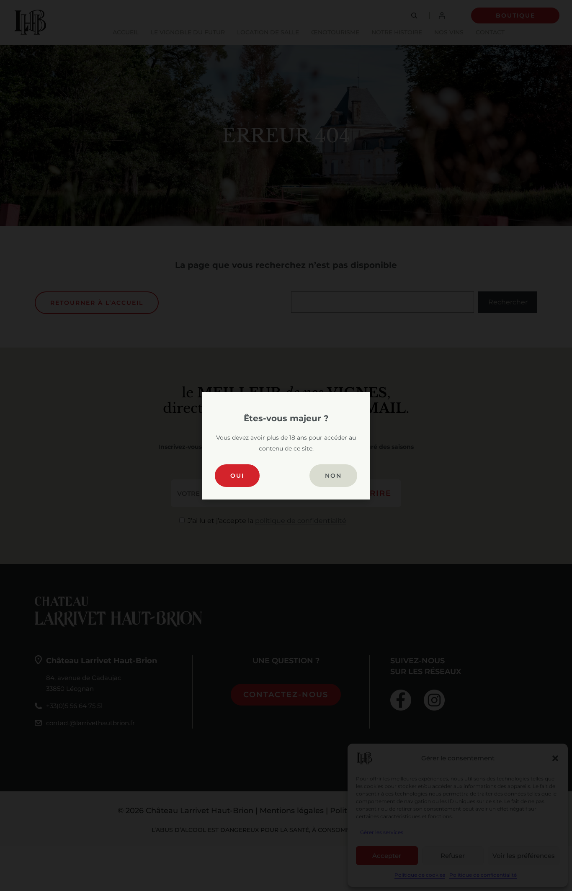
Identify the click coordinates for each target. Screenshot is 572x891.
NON (333, 475)
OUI (237, 475)
